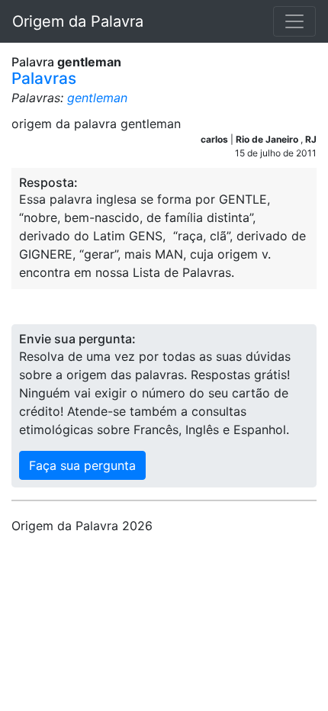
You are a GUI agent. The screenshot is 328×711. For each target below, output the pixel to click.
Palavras (43, 78)
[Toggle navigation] (294, 21)
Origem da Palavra (77, 21)
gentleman (97, 97)
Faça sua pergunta (82, 465)
